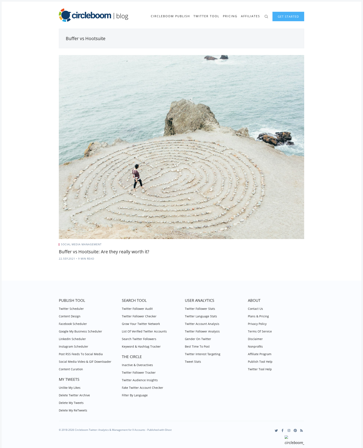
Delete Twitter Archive (74, 395)
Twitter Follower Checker (139, 316)
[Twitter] (276, 430)
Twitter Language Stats (201, 316)
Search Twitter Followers (139, 339)
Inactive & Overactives (137, 365)
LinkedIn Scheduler (72, 339)
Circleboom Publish (170, 16)
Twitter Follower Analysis (202, 331)
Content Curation (71, 369)
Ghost (168, 430)
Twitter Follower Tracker (139, 372)
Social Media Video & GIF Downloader (85, 362)
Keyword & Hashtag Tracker (141, 346)
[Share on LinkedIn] (298, 245)
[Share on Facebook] (293, 245)
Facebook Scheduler (73, 324)
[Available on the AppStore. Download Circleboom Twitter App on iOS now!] (294, 440)
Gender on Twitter (198, 339)
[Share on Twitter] (287, 245)
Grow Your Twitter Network (141, 324)
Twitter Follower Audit (137, 309)
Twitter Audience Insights (140, 380)
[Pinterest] (295, 430)
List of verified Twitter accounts (144, 331)
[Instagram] (289, 430)
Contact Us (255, 309)
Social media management (81, 244)
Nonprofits (255, 346)
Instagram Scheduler (73, 346)
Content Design (69, 316)
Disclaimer (255, 339)
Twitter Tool (206, 16)
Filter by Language (135, 395)
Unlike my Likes (69, 388)
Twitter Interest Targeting (202, 354)
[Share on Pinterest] (303, 245)
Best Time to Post (197, 346)
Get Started (288, 16)
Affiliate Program (259, 354)
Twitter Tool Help (260, 369)
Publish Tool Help (260, 362)
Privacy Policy (257, 324)
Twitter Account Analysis (202, 324)
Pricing (230, 16)
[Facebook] (282, 430)
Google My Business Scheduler (80, 331)
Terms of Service (260, 331)
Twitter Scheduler (71, 309)
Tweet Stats (193, 362)
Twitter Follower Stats (200, 309)
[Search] (266, 16)
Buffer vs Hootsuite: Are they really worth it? (104, 252)
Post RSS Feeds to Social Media (81, 354)
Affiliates (250, 16)
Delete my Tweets (71, 403)
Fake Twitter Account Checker (142, 388)
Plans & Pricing (258, 316)
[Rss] (301, 430)
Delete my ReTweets (73, 410)
